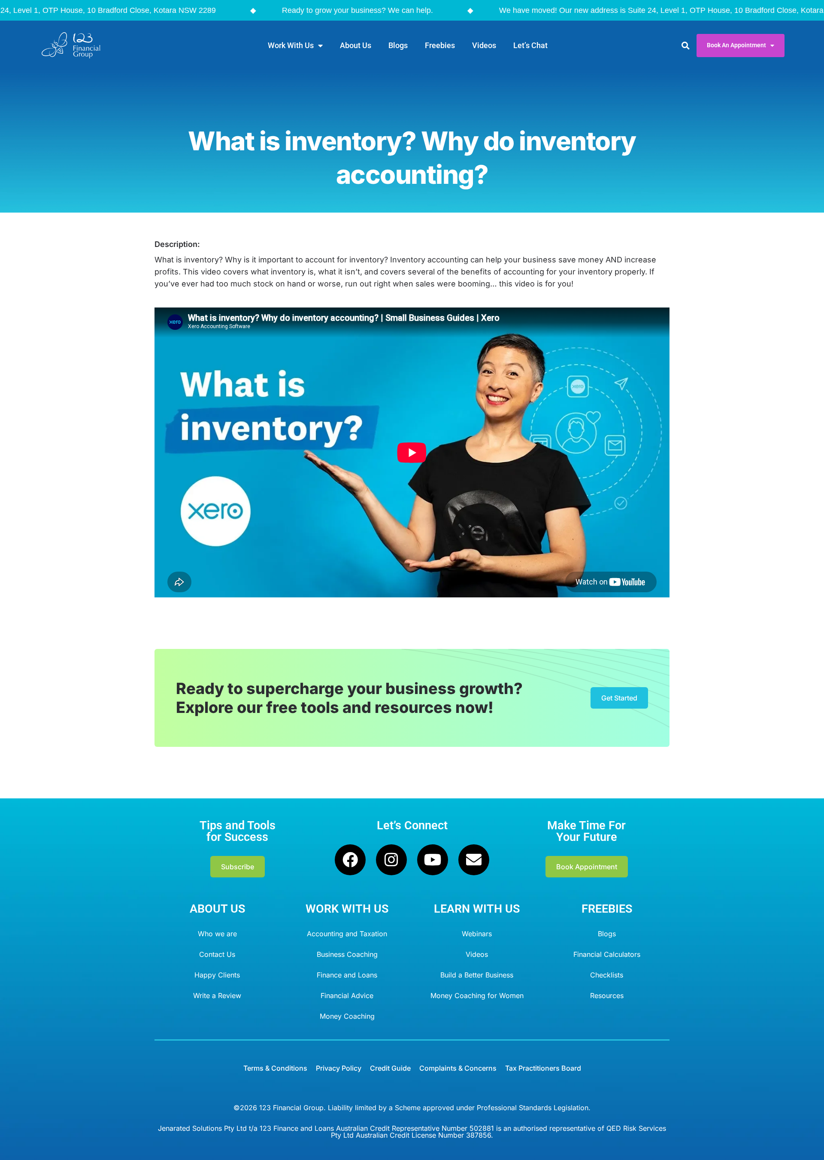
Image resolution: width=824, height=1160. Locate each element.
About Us (355, 45)
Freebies (440, 45)
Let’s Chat (530, 45)
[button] (685, 45)
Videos (484, 45)
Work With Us (291, 45)
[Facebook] (350, 859)
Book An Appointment (736, 45)
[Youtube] (432, 859)
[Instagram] (391, 859)
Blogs (398, 45)
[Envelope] (473, 859)
